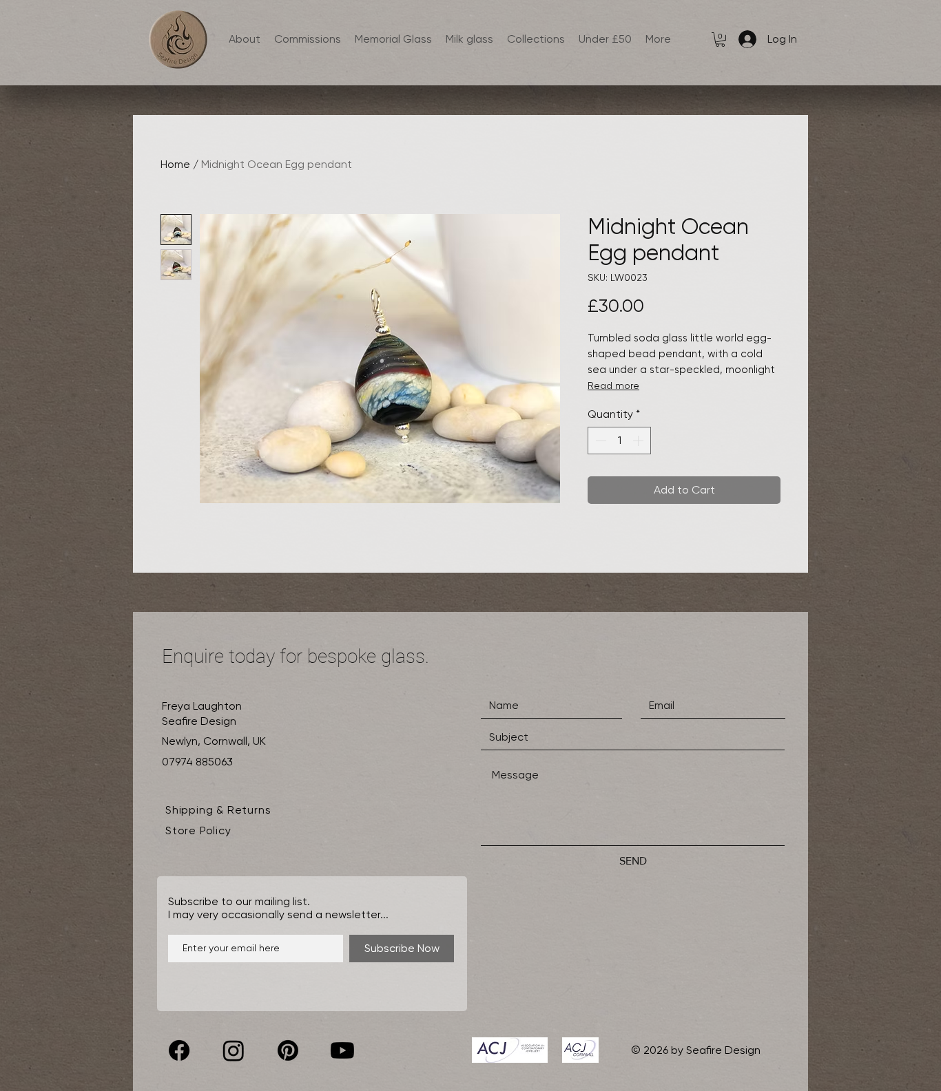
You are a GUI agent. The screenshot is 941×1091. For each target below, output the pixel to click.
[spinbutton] (619, 440)
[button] (720, 39)
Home (175, 164)
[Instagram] (233, 1050)
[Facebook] (179, 1050)
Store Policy (198, 830)
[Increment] (639, 440)
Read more (613, 385)
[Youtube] (342, 1050)
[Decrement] (599, 440)
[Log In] (744, 39)
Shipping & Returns (218, 809)
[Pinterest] (288, 1050)
